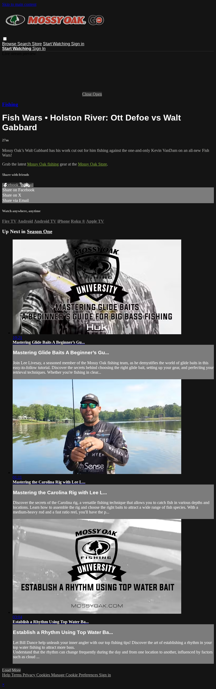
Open (97, 94)
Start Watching (57, 44)
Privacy (29, 675)
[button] (5, 39)
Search (24, 44)
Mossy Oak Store (92, 164)
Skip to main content (19, 4)
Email (28, 185)
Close (87, 94)
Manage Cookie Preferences (75, 675)
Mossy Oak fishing (43, 164)
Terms (17, 675)
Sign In (39, 48)
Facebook (10, 185)
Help (6, 675)
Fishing (10, 104)
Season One (39, 231)
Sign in (77, 44)
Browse (9, 44)
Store (37, 44)
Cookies (43, 675)
